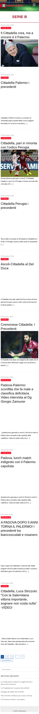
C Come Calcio (6, 28)
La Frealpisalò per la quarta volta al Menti (15, 688)
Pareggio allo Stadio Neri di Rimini (12, 692)
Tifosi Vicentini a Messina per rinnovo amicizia (16, 696)
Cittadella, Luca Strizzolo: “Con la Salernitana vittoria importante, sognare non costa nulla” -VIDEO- (19, 599)
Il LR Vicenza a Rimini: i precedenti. (13, 699)
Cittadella (4, 77)
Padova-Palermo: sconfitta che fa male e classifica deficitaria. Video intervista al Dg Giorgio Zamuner (17, 393)
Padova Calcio (6, 380)
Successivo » (7, 660)
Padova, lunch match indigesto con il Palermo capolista (18, 462)
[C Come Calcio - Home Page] (11, 8)
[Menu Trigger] (34, 5)
